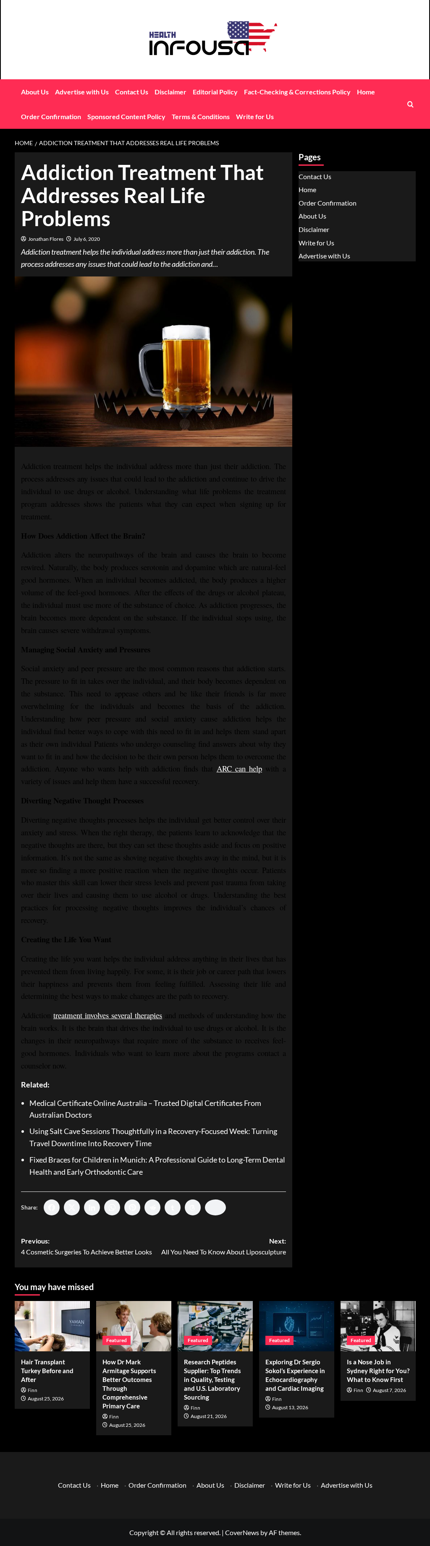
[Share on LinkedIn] (92, 1207)
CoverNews (242, 1532)
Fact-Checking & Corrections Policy (297, 92)
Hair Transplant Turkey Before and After (47, 1370)
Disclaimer (170, 92)
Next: (223, 1246)
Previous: (86, 1246)
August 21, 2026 (209, 1416)
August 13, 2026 (290, 1407)
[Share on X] (72, 1207)
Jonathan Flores (45, 239)
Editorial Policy (215, 92)
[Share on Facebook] (52, 1207)
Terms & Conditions (201, 116)
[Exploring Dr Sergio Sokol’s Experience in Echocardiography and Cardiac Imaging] (296, 1326)
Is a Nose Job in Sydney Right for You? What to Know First (378, 1370)
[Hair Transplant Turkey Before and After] (52, 1326)
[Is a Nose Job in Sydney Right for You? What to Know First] (378, 1326)
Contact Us (131, 92)
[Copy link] (215, 1207)
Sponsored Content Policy (126, 116)
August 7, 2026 (389, 1390)
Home (366, 92)
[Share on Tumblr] (173, 1207)
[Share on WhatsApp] (112, 1207)
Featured (116, 1340)
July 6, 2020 (86, 239)
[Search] (410, 104)
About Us (35, 92)
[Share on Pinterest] (132, 1207)
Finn (32, 1390)
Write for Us (255, 116)
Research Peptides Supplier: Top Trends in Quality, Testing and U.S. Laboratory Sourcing (212, 1379)
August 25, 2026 (46, 1398)
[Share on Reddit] (152, 1207)
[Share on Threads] (193, 1207)
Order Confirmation (51, 116)
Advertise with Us (82, 92)
